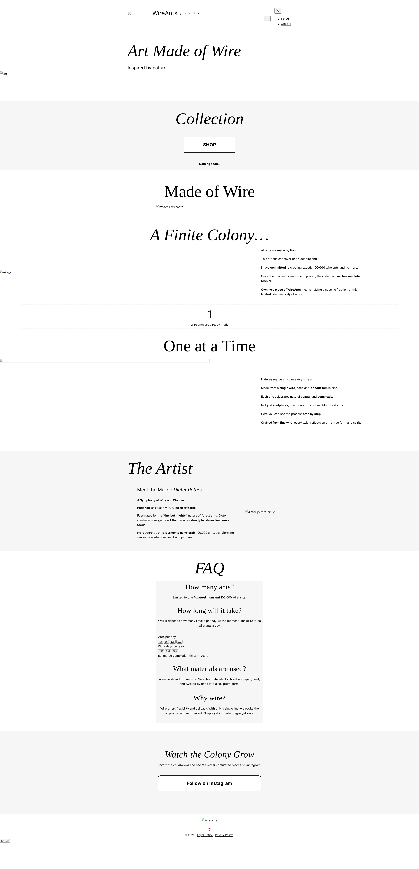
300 (175, 651)
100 (172, 642)
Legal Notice (205, 835)
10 (160, 642)
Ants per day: (167, 637)
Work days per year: (172, 646)
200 (179, 642)
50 (166, 642)
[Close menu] (277, 11)
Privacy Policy (224, 835)
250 (168, 651)
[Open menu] (267, 18)
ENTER (5, 841)
